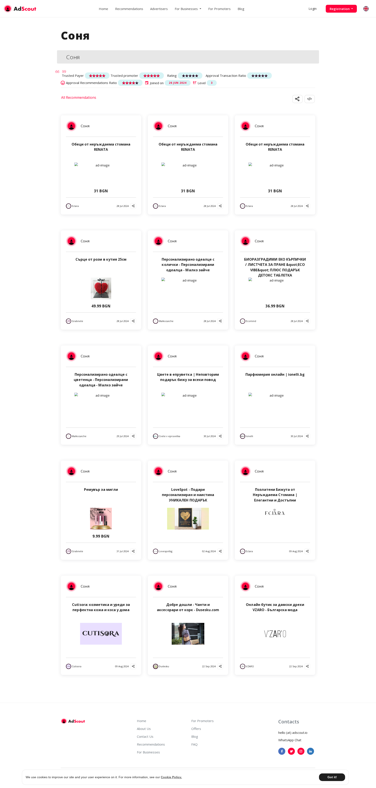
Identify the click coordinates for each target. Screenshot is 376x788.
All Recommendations (78, 97)
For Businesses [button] (187, 9)
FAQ (194, 744)
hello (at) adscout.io (292, 732)
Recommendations (129, 9)
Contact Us (145, 736)
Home (103, 9)
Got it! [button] (332, 777)
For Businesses (148, 752)
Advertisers (159, 9)
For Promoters (219, 9)
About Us (144, 728)
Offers (196, 728)
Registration (340, 9)
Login (313, 9)
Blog (241, 9)
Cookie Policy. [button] (171, 777)
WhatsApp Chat (289, 740)
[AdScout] (73, 721)
